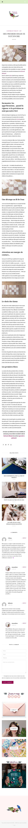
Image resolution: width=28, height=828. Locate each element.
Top (14, 825)
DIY (20, 31)
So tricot (18, 119)
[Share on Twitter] (6, 445)
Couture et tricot (12, 31)
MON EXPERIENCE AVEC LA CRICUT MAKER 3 (14, 476)
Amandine (15, 567)
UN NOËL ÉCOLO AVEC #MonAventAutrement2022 (14, 523)
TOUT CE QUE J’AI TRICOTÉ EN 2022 (14, 500)
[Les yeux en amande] (14, 14)
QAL (11, 75)
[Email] (11, 445)
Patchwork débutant (8, 436)
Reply (24, 538)
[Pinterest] (8, 445)
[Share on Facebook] (3, 445)
